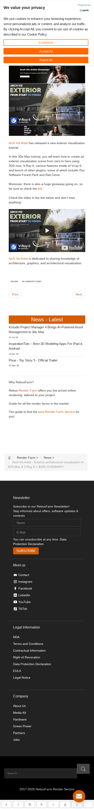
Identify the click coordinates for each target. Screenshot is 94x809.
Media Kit (19, 712)
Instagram (25, 581)
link (40, 188)
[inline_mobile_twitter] (53, 804)
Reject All (46, 60)
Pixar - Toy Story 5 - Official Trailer (33, 360)
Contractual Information (29, 650)
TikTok (22, 608)
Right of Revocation (26, 657)
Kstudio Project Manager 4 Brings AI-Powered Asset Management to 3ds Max (46, 329)
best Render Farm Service (56, 412)
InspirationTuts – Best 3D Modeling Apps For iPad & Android (45, 346)
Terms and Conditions (28, 643)
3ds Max (14, 281)
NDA (16, 637)
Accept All (46, 51)
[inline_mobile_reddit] (76, 804)
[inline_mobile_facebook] (41, 804)
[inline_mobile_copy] (88, 804)
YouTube (24, 602)
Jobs (16, 739)
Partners (19, 733)
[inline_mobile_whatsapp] (6, 804)
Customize (46, 42)
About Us (19, 706)
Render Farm (28, 390)
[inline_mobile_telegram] (18, 804)
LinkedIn (24, 595)
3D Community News (31, 281)
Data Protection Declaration (32, 664)
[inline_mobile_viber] (29, 804)
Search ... (11, 766)
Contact (23, 575)
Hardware (20, 719)
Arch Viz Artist (18, 143)
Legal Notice (21, 677)
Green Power (22, 726)
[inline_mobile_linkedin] (65, 804)
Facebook (25, 588)
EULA (17, 671)
